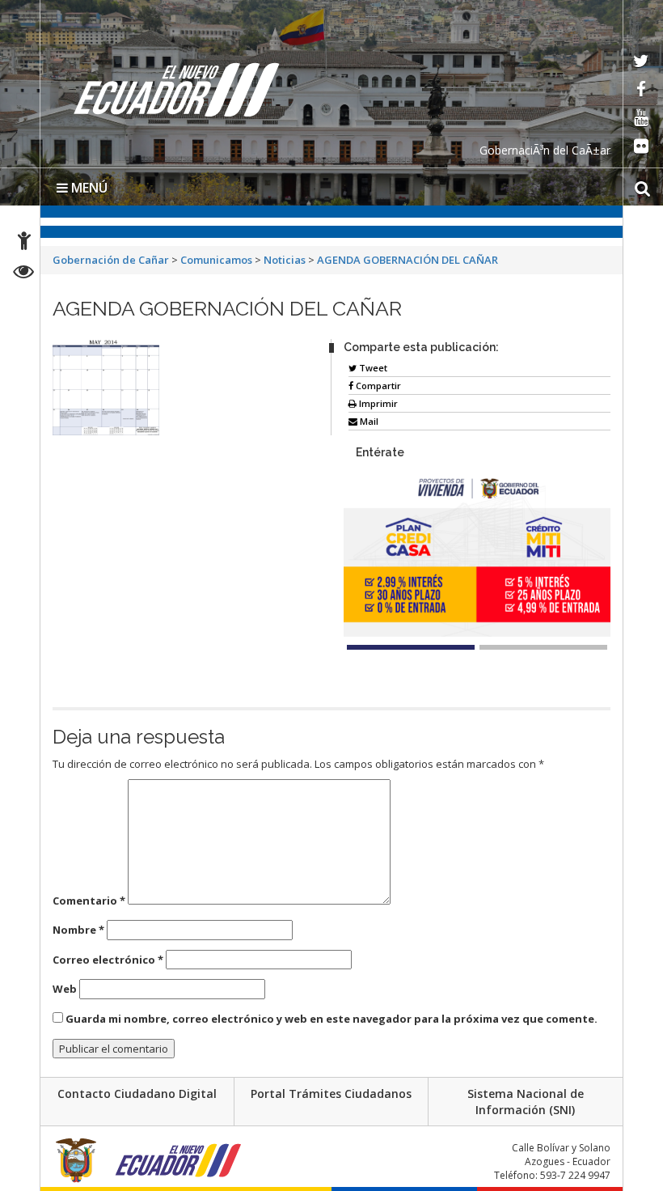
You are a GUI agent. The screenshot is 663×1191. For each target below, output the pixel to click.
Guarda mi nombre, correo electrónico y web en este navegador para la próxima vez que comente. (331, 1018)
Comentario (89, 900)
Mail (367, 421)
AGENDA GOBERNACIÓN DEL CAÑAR (407, 259)
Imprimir (377, 403)
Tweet (372, 368)
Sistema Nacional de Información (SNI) (525, 1101)
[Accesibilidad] (24, 243)
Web (65, 988)
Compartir (377, 385)
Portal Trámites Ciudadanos (331, 1093)
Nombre (78, 929)
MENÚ (88, 188)
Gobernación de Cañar (111, 259)
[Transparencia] (24, 274)
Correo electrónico (108, 959)
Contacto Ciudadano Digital (137, 1093)
